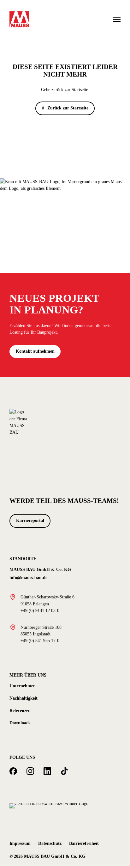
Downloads (19, 722)
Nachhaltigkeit (23, 698)
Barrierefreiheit (84, 843)
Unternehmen (22, 685)
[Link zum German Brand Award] (48, 805)
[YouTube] (64, 771)
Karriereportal (30, 520)
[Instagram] (30, 771)
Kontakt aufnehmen (35, 351)
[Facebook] (13, 771)
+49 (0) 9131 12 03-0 (40, 610)
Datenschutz (50, 843)
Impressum (20, 843)
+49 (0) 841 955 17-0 (40, 640)
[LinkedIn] (47, 771)
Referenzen (20, 710)
